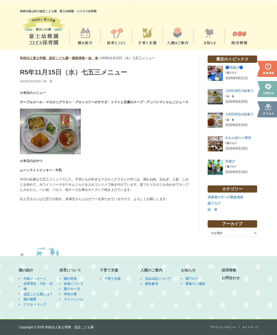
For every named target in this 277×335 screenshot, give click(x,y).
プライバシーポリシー (223, 327)
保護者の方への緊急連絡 (225, 197)
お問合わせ (231, 278)
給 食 (48, 81)
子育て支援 (109, 270)
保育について (70, 270)
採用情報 (229, 270)
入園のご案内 (151, 270)
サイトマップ (250, 327)
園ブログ (232, 72)
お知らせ (188, 270)
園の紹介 (26, 270)
